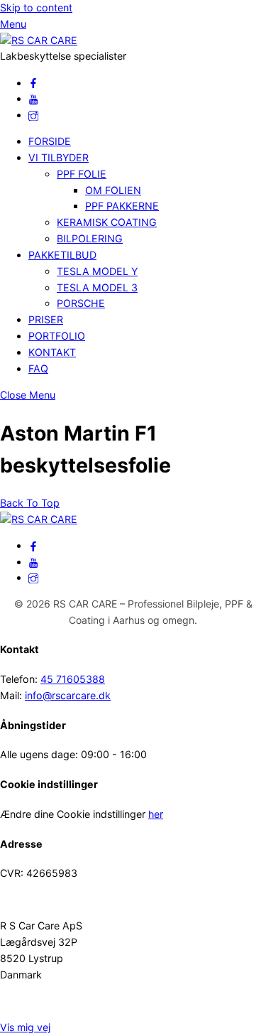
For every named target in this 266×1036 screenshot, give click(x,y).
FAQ (38, 368)
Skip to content (36, 7)
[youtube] (33, 98)
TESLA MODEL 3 (97, 287)
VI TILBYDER (58, 157)
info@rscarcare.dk (68, 695)
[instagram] (33, 115)
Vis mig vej (25, 1027)
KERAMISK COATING (107, 222)
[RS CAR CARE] (38, 40)
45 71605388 (72, 679)
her (155, 814)
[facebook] (33, 83)
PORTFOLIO (56, 336)
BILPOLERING (90, 238)
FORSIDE (49, 141)
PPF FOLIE (81, 174)
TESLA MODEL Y (97, 271)
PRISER (45, 319)
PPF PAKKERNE (122, 206)
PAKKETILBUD (62, 255)
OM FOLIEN (113, 190)
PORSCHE (81, 303)
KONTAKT (52, 352)
